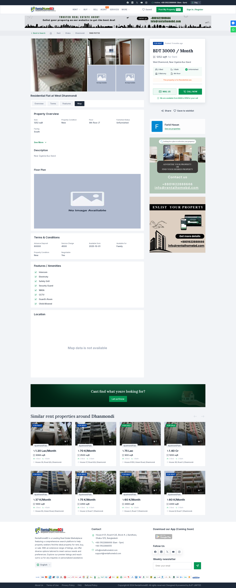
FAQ (80, 585)
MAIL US (167, 91)
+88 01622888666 (168, 3)
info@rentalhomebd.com (106, 550)
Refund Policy (91, 585)
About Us (39, 585)
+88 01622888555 (103, 546)
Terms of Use (52, 585)
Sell (95, 9)
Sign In (190, 9)
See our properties (172, 129)
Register (199, 9)
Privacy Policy (68, 585)
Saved (149, 9)
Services (114, 9)
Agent (104, 9)
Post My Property (167, 9)
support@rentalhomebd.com (108, 553)
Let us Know (118, 399)
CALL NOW (192, 91)
